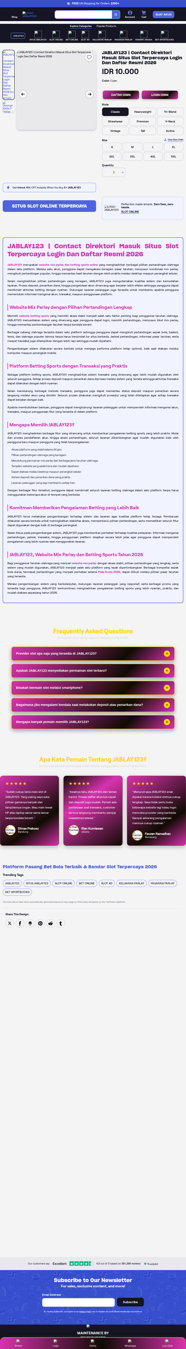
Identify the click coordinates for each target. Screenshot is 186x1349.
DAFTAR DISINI (121, 94)
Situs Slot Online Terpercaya (49, 206)
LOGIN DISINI (159, 94)
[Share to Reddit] (50, 923)
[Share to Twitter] (9, 923)
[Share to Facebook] (20, 923)
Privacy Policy (85, 1311)
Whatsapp (130, 1345)
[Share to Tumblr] (60, 923)
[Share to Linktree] (30, 923)
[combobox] (83, 15)
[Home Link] (35, 14)
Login (56, 1345)
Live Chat (167, 1345)
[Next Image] (89, 94)
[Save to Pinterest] (40, 923)
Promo (18, 1345)
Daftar (93, 1345)
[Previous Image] (23, 94)
